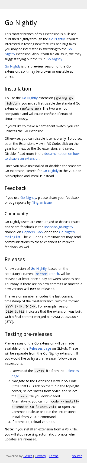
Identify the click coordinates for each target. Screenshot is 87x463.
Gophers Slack (32, 232)
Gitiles (27, 456)
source (77, 456)
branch (47, 273)
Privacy (40, 456)
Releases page (40, 348)
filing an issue (42, 202)
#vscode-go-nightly (58, 227)
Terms (53, 456)
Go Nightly (57, 39)
